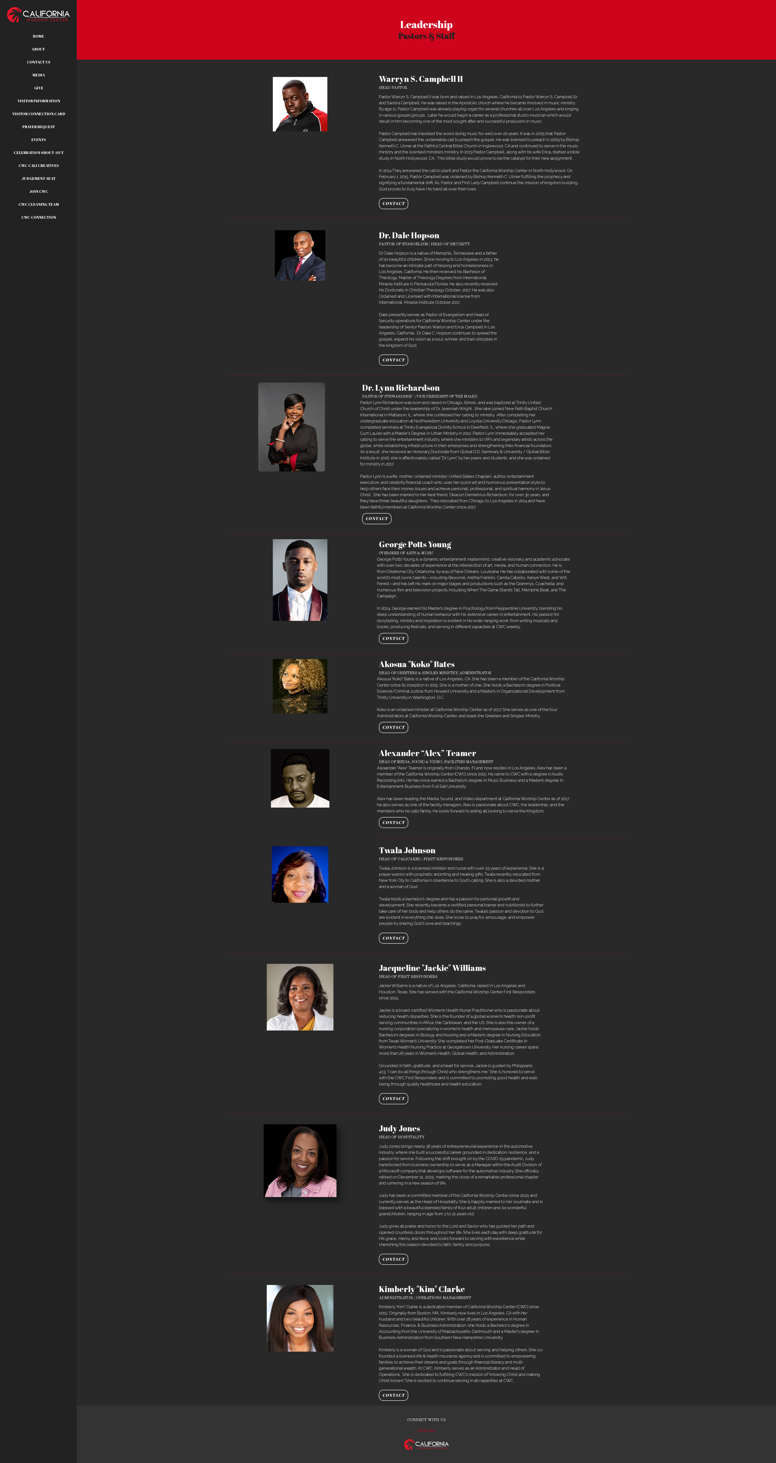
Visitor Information (39, 100)
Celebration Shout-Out (39, 152)
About (39, 49)
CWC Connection (38, 217)
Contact (393, 203)
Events (39, 139)
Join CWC (39, 191)
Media (39, 75)
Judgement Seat (39, 178)
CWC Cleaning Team (39, 204)
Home (38, 36)
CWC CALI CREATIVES (39, 165)
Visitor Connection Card (38, 113)
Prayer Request (38, 126)
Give (38, 87)
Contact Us (39, 62)
